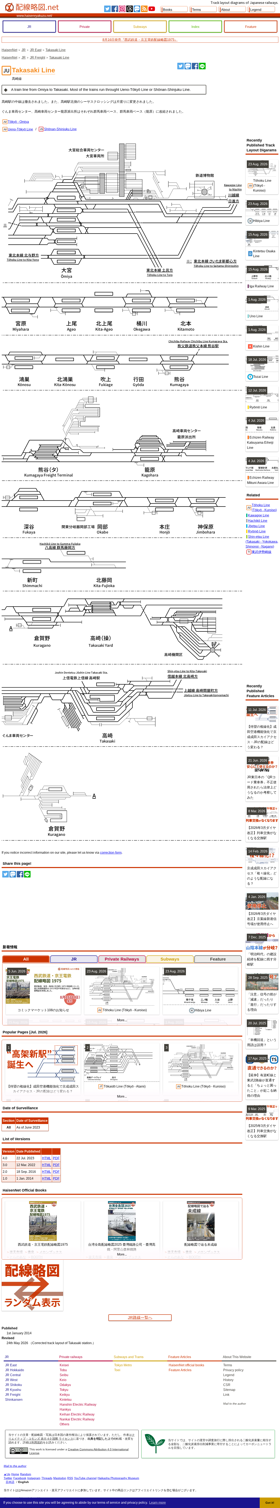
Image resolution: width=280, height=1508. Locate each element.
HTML (46, 1158)
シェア (195, 66)
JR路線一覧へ (140, 1317)
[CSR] (155, 1452)
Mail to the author (234, 1403)
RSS (144, 9)
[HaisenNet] (32, 7)
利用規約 (37, 1442)
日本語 (10, 1482)
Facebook (19, 1478)
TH (129, 9)
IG (122, 9)
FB (115, 9)
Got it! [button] (269, 1502)
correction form (111, 852)
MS (137, 9)
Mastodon (59, 1478)
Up (8, 1474)
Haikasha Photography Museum (118, 1478)
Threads (46, 1478)
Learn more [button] (157, 1502)
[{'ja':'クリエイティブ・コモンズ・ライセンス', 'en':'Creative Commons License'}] (19, 1452)
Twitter (8, 1478)
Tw (107, 9)
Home (15, 1474)
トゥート (187, 66)
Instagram (33, 1478)
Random (25, 1474)
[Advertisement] (243, 93)
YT (151, 9)
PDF (56, 1158)
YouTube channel (85, 1478)
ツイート (180, 66)
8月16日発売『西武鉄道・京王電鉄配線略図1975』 (140, 39)
